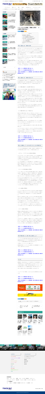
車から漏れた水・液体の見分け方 (26, 35)
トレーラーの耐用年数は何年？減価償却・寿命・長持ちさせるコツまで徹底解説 (9, 75)
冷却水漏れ (35, 301)
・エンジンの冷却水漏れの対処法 (27, 39)
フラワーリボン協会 (13, 362)
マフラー (33, 301)
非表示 (30, 33)
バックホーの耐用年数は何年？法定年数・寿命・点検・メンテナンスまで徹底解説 (9, 77)
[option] (4, 347)
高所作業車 (27, 378)
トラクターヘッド (32, 378)
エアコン (24, 301)
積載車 (17, 378)
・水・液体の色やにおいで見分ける (27, 37)
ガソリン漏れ (30, 301)
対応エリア (25, 362)
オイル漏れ (27, 301)
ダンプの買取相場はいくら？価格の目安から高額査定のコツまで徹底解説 (9, 80)
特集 (18, 7)
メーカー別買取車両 (9, 381)
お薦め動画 (12, 359)
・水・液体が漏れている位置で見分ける (28, 36)
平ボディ (8, 378)
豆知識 (23, 7)
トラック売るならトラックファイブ (29, 356)
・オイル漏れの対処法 (26, 40)
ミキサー (20, 378)
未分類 (12, 365)
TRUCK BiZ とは (28, 7)
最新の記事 (5, 72)
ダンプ (11, 378)
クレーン (14, 378)
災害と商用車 (13, 368)
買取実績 (25, 359)
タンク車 (23, 378)
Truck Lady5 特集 (13, 356)
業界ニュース (14, 7)
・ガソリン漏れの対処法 (26, 41)
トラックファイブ (7, 7)
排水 (37, 301)
